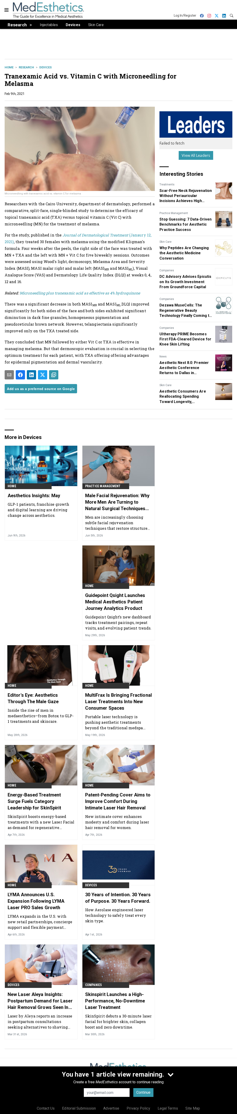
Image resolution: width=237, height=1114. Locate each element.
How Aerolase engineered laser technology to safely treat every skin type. (115, 915)
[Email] (9, 374)
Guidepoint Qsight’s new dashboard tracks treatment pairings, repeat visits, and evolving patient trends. (118, 622)
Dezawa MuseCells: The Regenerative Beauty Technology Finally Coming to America (185, 310)
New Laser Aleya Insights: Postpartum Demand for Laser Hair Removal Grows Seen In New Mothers (40, 1001)
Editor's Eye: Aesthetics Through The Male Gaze (33, 698)
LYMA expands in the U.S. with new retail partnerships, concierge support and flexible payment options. (40, 922)
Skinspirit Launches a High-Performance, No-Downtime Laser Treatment (115, 1001)
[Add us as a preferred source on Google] (53, 374)
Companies (166, 270)
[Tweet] (42, 374)
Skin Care (165, 241)
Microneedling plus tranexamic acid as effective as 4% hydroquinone (80, 293)
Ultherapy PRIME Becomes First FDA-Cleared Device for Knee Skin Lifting (185, 339)
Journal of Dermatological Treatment (95, 235)
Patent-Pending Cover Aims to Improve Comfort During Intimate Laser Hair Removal (118, 801)
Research (26, 67)
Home (9, 67)
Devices (45, 67)
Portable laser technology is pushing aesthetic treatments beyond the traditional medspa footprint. (114, 722)
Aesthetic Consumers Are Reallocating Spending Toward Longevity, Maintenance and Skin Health (185, 396)
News (163, 356)
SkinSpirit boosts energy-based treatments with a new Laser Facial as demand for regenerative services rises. (41, 822)
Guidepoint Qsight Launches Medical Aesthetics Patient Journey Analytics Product (115, 602)
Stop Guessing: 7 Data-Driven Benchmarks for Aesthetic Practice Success (185, 224)
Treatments (167, 184)
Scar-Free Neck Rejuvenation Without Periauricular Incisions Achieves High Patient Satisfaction (185, 196)
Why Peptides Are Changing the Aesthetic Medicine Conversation (184, 253)
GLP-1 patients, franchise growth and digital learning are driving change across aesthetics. (38, 510)
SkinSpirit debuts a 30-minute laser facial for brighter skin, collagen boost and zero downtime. (118, 1021)
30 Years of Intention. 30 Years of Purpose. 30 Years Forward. (118, 898)
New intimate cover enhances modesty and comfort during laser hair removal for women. (117, 822)
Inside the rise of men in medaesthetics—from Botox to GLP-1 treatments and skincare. (41, 716)
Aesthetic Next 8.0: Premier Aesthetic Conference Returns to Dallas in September (184, 368)
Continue (143, 1092)
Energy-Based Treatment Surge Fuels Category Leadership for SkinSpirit (34, 801)
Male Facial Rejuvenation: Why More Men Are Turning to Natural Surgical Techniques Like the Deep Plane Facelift (117, 502)
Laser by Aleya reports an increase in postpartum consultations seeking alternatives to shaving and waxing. (40, 1021)
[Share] (20, 374)
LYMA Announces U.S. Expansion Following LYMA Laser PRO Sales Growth (36, 901)
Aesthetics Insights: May (34, 495)
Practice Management (173, 213)
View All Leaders (196, 155)
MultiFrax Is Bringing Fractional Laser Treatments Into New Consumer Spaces (118, 701)
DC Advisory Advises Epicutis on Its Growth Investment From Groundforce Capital (185, 281)
